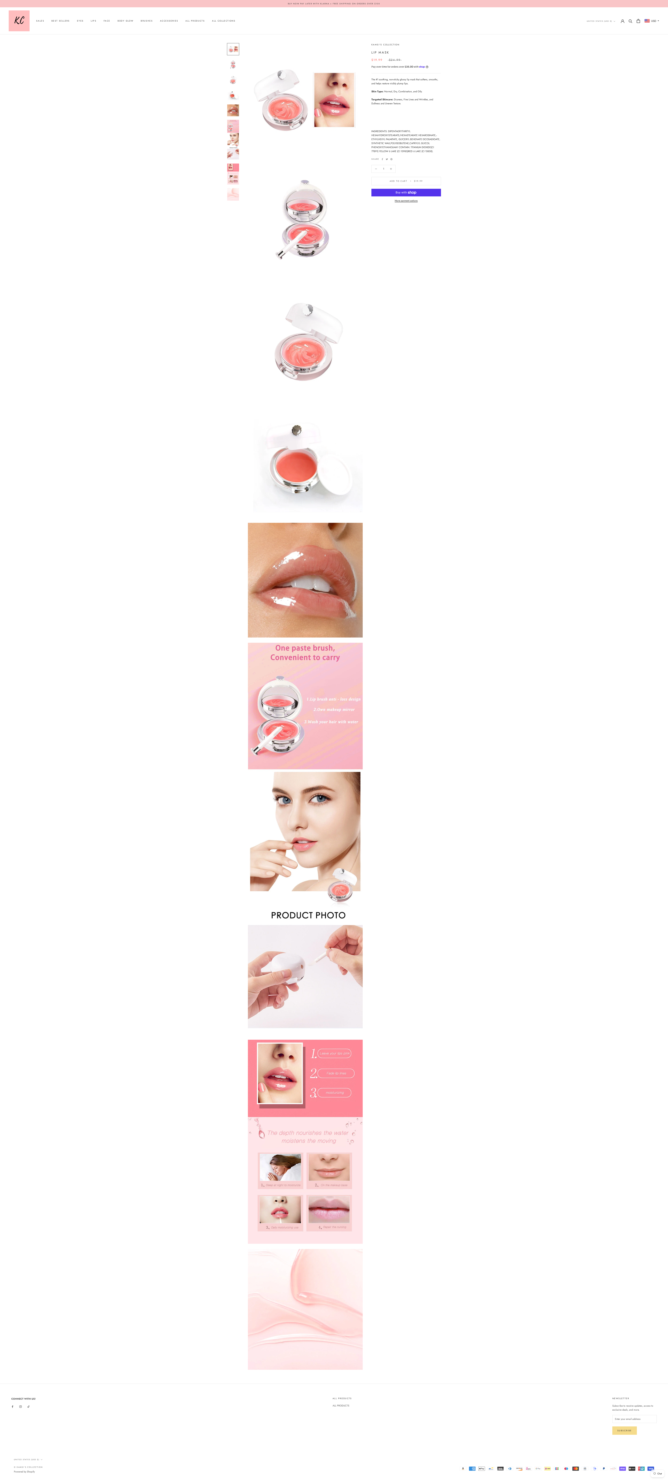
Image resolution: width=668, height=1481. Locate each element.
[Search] (630, 21)
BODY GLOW (126, 21)
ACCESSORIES (169, 21)
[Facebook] (382, 159)
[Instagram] (20, 1406)
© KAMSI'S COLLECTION (28, 1467)
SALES (40, 21)
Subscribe (624, 1430)
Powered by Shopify (24, 1471)
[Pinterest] (391, 159)
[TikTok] (28, 1406)
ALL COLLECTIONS (223, 21)
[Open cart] (638, 21)
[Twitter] (387, 159)
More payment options (406, 200)
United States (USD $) (599, 21)
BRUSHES (147, 21)
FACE (107, 21)
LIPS (93, 21)
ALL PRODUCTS (195, 21)
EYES (80, 21)
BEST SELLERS (60, 21)
